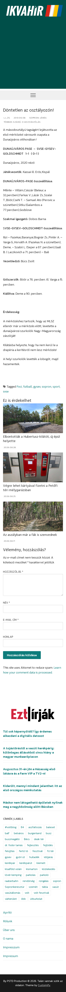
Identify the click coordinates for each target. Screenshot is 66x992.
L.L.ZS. (6, 117)
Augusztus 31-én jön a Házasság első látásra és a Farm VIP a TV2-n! (29, 771)
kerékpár (10, 863)
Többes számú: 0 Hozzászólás (21, 122)
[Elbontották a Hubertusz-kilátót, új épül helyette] (33, 418)
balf (7, 833)
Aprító (7, 912)
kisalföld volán (13, 869)
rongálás (44, 881)
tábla (45, 887)
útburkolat (36, 899)
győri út (20, 857)
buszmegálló (12, 839)
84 (22, 827)
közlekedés (48, 869)
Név (6, 603)
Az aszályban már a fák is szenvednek (30, 535)
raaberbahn (11, 881)
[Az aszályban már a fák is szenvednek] (33, 516)
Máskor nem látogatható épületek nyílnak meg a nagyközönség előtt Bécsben (33, 804)
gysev (36, 386)
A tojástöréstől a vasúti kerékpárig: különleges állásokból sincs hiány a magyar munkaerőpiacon (28, 752)
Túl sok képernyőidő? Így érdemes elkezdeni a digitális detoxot (27, 733)
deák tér (39, 839)
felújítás (10, 851)
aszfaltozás (35, 827)
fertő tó (23, 851)
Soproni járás (38, 117)
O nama (8, 938)
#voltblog (10, 827)
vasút (55, 887)
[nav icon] (33, 95)
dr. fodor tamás (14, 845)
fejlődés (48, 845)
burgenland (34, 833)
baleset (50, 827)
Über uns (9, 930)
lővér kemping (13, 875)
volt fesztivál (41, 893)
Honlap (8, 637)
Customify (44, 985)
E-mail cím (11, 620)
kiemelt (41, 863)
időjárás (48, 857)
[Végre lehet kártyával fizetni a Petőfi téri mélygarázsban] (33, 467)
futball (27, 386)
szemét (33, 887)
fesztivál (37, 851)
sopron (46, 386)
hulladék (34, 857)
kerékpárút (25, 863)
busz (48, 833)
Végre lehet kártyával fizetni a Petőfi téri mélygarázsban (30, 488)
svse (6, 391)
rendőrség (29, 881)
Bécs (27, 839)
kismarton (32, 869)
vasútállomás (12, 893)
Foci (19, 386)
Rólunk (7, 921)
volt (27, 893)
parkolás (31, 875)
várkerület (11, 899)
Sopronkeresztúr (14, 887)
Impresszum (11, 947)
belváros (19, 833)
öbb (23, 899)
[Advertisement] (33, 56)
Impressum (10, 956)
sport (56, 386)
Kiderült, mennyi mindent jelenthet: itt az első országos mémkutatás (32, 788)
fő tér (50, 851)
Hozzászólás (13, 572)
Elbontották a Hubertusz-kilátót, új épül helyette (31, 438)
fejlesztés (33, 845)
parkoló (44, 875)
